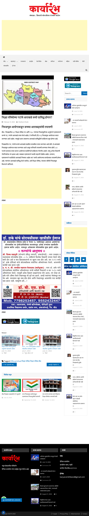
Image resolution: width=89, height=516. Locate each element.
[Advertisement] (44, 35)
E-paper (55, 514)
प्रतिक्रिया (83, 266)
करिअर (52, 61)
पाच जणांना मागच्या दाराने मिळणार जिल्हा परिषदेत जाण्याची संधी (51, 395)
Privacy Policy (64, 514)
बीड (4, 61)
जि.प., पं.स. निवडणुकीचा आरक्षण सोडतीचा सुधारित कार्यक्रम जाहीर (52, 347)
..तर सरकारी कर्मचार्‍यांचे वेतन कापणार (79, 121)
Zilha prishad (16, 361)
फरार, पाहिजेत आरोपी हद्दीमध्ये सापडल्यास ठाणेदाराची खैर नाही (77, 189)
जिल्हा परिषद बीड (35, 361)
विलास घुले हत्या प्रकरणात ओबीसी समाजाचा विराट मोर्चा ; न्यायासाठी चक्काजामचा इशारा (79, 138)
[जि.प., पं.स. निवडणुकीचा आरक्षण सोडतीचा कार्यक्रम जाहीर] (31, 340)
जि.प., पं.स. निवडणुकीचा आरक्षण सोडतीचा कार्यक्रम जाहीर (31, 347)
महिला (67, 61)
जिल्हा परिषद (26, 361)
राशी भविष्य (76, 61)
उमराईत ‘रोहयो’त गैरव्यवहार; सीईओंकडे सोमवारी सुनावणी (55, 365)
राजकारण (23, 61)
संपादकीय (6, 66)
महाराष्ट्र (13, 61)
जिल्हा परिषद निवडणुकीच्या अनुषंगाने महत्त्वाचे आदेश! (9, 347)
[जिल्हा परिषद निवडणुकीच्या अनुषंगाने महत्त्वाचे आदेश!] (11, 340)
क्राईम (31, 61)
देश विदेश (38, 61)
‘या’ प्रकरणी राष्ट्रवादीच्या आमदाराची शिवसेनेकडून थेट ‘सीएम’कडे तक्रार (11, 365)
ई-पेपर (14, 66)
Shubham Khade (23, 122)
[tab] (68, 266)
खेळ (46, 61)
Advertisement (75, 514)
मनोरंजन (60, 61)
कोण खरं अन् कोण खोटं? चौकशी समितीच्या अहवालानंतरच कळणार (78, 206)
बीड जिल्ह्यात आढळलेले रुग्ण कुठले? (11, 394)
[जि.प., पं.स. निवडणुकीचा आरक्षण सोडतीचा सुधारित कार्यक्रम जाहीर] (52, 340)
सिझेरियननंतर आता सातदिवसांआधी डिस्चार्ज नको (79, 156)
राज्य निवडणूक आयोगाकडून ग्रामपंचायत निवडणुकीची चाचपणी (31, 395)
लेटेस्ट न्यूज (68, 266)
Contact (85, 514)
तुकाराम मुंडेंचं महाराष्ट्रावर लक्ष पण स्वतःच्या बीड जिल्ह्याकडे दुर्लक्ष (79, 172)
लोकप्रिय (76, 266)
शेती (83, 61)
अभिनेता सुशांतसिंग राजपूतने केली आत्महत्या (79, 107)
